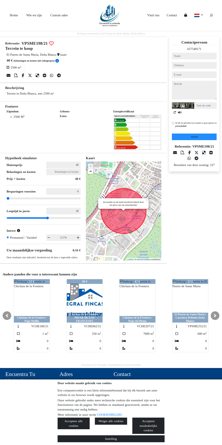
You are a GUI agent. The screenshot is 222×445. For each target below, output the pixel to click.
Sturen (194, 136)
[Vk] (45, 75)
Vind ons (153, 15)
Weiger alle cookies (111, 421)
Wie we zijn (34, 15)
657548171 (194, 49)
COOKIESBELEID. (109, 414)
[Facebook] (23, 75)
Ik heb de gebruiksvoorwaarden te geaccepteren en (196, 124)
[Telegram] (59, 75)
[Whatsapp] (211, 15)
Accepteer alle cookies (74, 423)
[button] (7, 315)
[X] (30, 75)
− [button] (90, 171)
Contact (172, 15)
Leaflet (130, 259)
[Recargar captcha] (174, 112)
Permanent (16, 237)
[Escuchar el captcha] (180, 112)
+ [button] (90, 166)
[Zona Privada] (186, 15)
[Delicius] (38, 75)
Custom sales (59, 15)
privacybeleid (180, 126)
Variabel (31, 237)
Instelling (111, 438)
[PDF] (16, 75)
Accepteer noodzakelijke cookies (148, 425)
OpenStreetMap (143, 259)
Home (14, 15)
